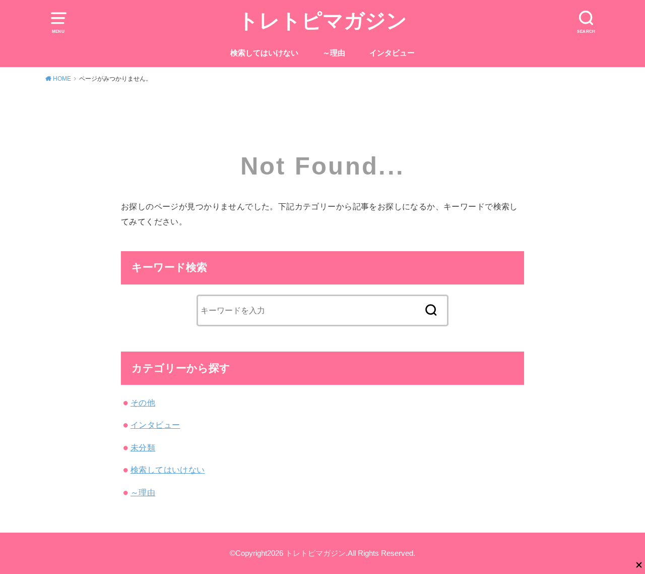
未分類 (143, 447)
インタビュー (392, 53)
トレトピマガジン (322, 20)
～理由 (333, 53)
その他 (143, 402)
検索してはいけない (264, 53)
